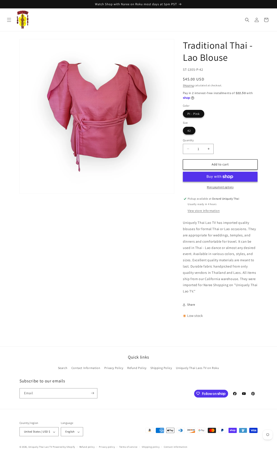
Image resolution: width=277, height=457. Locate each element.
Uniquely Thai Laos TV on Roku (197, 368)
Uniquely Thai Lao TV (40, 447)
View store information (204, 211)
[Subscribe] (92, 393)
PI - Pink (193, 114)
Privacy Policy (113, 368)
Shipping (188, 85)
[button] (9, 20)
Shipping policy (151, 447)
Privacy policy (107, 447)
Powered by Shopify (64, 447)
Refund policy (87, 447)
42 (189, 131)
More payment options (220, 187)
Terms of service (128, 447)
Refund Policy (137, 368)
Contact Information (85, 368)
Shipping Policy (161, 368)
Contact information (175, 447)
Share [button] (191, 304)
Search (63, 368)
